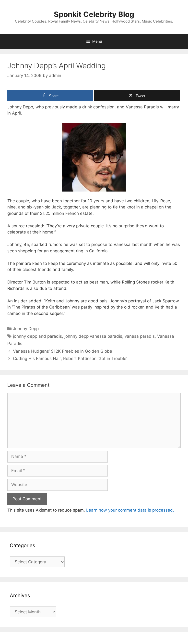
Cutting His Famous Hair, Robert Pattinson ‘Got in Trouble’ (70, 358)
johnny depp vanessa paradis (93, 336)
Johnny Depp (26, 328)
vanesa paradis (140, 336)
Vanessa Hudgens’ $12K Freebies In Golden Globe (62, 351)
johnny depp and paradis (37, 336)
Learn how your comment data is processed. (130, 510)
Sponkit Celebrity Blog (94, 14)
